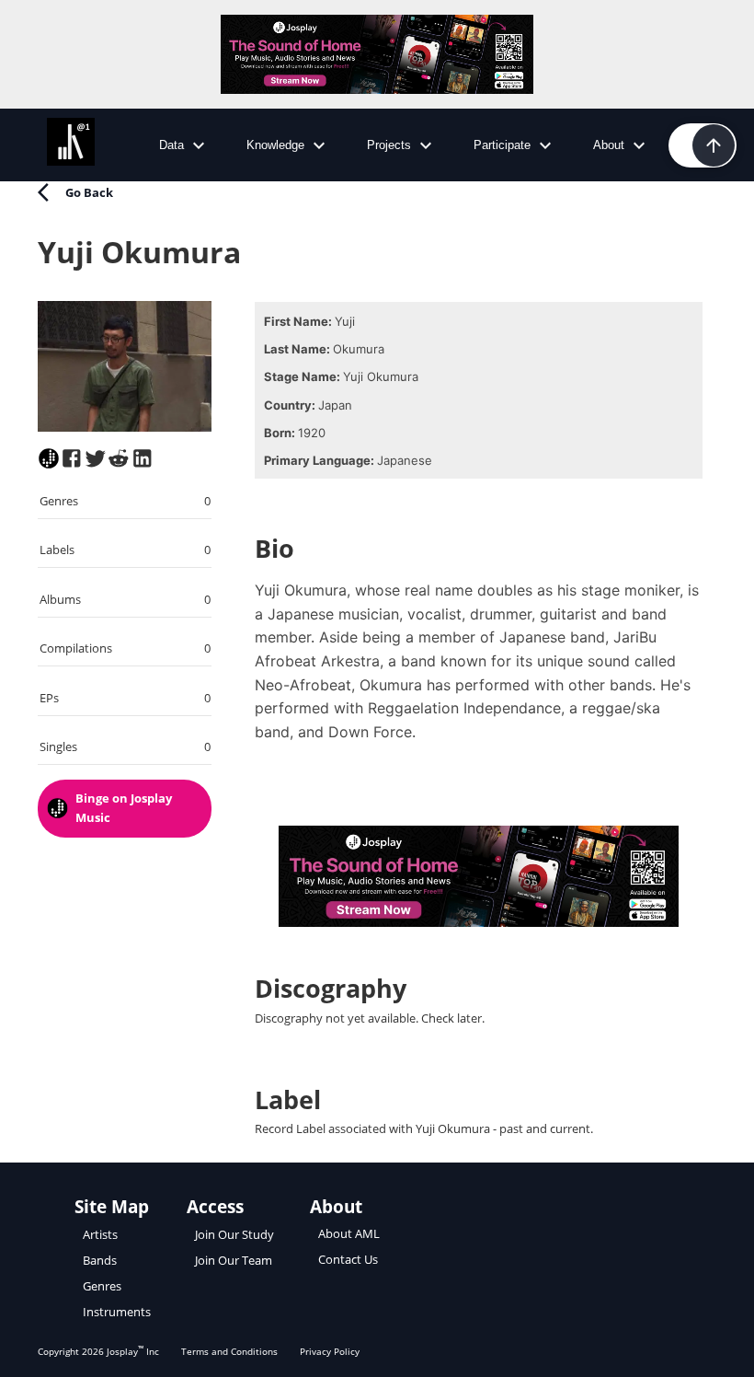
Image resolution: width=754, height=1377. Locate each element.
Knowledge (275, 145)
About (608, 145)
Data (171, 145)
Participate (502, 145)
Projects (389, 145)
